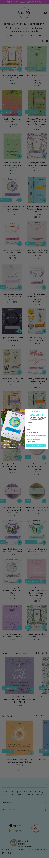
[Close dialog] (46, 410)
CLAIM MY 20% (36, 446)
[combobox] (28, 432)
